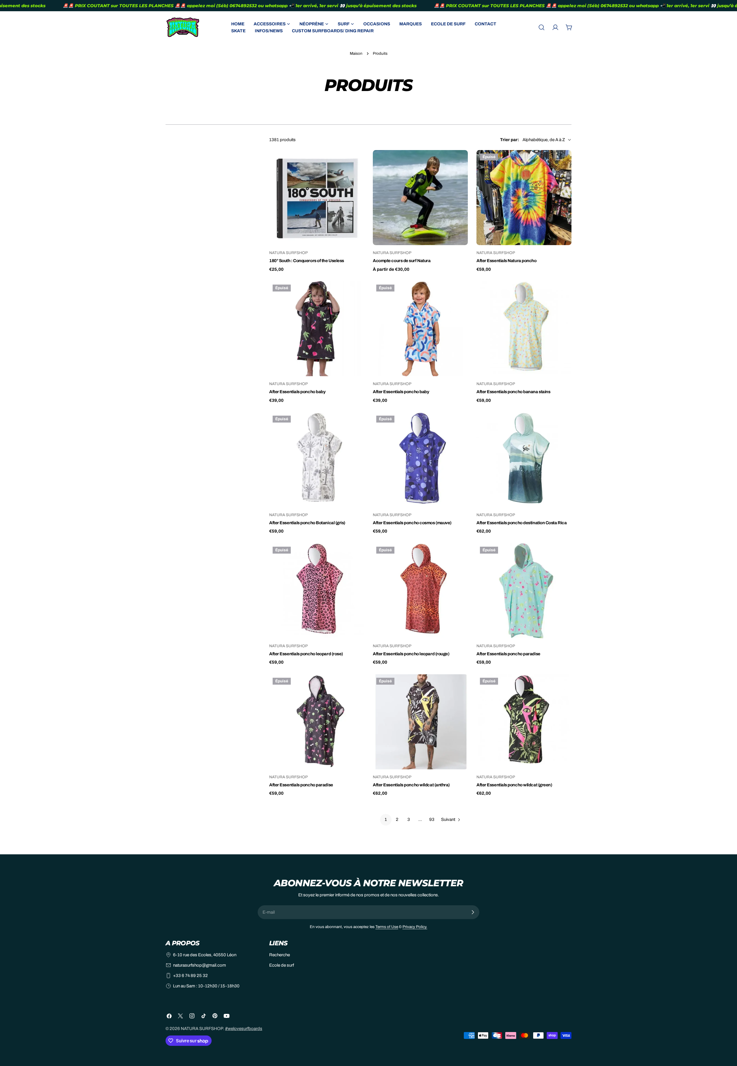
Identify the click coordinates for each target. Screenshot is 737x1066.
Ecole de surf (281, 965)
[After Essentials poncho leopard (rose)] (316, 590)
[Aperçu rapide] (356, 163)
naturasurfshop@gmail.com (199, 965)
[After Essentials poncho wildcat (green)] (523, 721)
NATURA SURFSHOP (202, 1028)
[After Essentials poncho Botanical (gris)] (316, 459)
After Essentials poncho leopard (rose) (306, 654)
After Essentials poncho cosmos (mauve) (412, 522)
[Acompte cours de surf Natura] (420, 197)
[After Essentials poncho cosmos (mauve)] (420, 459)
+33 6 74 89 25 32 (190, 975)
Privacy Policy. (414, 927)
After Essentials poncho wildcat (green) (514, 785)
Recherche (279, 955)
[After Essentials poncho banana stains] (523, 328)
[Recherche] (541, 27)
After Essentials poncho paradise (508, 654)
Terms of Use (386, 927)
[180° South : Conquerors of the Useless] (316, 197)
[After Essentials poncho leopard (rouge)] (420, 590)
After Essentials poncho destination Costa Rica (521, 522)
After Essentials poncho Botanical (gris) (307, 522)
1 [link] (386, 819)
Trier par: (509, 139)
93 (431, 819)
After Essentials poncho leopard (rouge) (411, 654)
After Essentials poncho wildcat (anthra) (411, 785)
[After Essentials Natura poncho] (523, 197)
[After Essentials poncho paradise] (523, 590)
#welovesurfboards (243, 1028)
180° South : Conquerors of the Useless (306, 260)
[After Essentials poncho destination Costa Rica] (523, 459)
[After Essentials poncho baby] (316, 328)
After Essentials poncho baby (297, 391)
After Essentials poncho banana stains (513, 391)
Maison (356, 53)
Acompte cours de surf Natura (401, 260)
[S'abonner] (473, 912)
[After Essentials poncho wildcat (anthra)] (420, 721)
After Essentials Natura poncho (506, 260)
